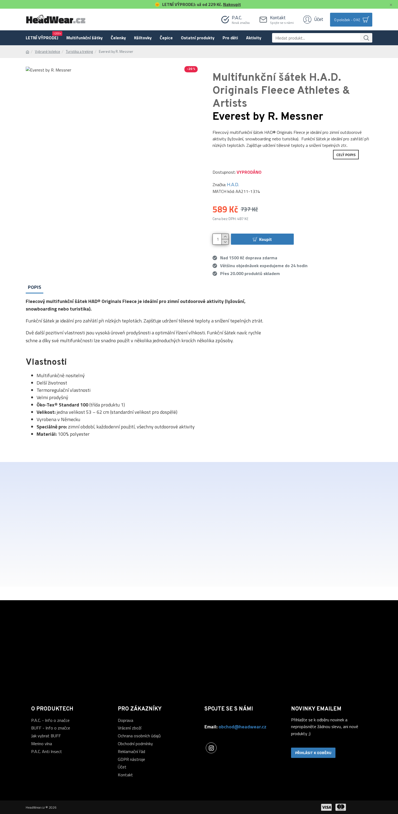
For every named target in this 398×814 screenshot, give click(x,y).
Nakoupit (232, 4)
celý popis (345, 154)
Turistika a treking (79, 51)
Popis (34, 287)
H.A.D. (233, 184)
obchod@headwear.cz (242, 726)
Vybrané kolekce (47, 51)
